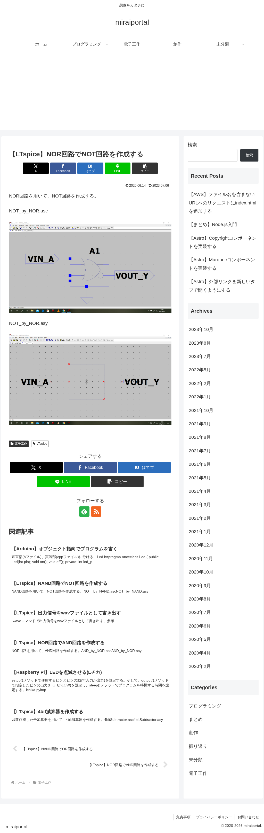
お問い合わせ (248, 817)
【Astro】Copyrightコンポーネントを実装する (223, 242)
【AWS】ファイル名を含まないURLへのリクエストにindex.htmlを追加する (222, 203)
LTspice (42, 443)
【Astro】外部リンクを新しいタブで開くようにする (222, 285)
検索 (192, 144)
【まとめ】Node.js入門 (213, 224)
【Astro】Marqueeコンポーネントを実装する (222, 264)
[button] (145, 168)
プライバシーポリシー (214, 817)
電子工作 (21, 443)
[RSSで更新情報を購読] (96, 511)
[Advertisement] (132, 94)
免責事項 (183, 817)
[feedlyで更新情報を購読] (84, 511)
